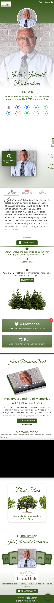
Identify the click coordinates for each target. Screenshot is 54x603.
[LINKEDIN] (8, 113)
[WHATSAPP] (45, 107)
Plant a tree (27, 280)
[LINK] (45, 113)
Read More (27, 237)
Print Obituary (28, 243)
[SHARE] (36, 113)
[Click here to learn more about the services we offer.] (27, 576)
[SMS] (27, 113)
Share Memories (28, 591)
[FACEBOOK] (17, 107)
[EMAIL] (17, 113)
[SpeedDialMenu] (47, 596)
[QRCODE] (8, 107)
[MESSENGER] (27, 107)
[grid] (27, 156)
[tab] (11, 191)
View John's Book (27, 421)
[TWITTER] (36, 107)
